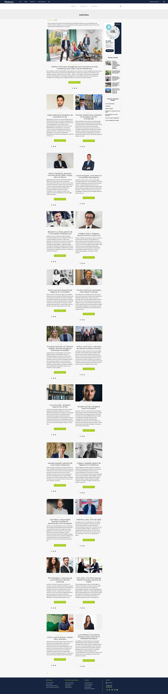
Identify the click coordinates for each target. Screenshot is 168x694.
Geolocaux (49, 20)
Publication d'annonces (154, 1)
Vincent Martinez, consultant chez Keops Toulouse (89, 291)
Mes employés (68, 685)
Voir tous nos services (69, 682)
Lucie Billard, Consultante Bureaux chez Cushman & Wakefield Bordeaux (89, 637)
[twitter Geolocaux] (110, 690)
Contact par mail (109, 685)
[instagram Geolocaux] (112, 690)
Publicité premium (68, 687)
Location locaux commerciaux (112, 118)
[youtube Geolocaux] (117, 690)
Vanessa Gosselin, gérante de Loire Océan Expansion (60, 464)
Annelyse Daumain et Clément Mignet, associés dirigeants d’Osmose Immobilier (60, 348)
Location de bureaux (109, 103)
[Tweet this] (74, 88)
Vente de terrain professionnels (52, 685)
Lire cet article (74, 82)
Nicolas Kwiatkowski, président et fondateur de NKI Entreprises (89, 117)
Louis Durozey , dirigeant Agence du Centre (60, 406)
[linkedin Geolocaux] (115, 690)
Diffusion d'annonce (69, 684)
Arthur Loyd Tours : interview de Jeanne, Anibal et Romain (88, 348)
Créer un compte (49, 684)
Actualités (83, 6)
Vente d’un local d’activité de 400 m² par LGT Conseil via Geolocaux (116, 91)
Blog (49, 1)
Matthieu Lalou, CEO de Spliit (88, 520)
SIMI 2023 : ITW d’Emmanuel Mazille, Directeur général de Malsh (89, 580)
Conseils (73, 6)
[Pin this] (76, 88)
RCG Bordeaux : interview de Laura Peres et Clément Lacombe (60, 580)
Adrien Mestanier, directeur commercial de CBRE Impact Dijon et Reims (60, 175)
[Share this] (72, 88)
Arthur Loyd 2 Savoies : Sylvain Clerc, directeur (60, 638)
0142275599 (110, 682)
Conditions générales (89, 684)
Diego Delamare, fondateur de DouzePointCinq (60, 116)
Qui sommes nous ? (88, 682)
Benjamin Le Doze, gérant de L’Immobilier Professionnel (60, 233)
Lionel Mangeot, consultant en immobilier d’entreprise (89, 177)
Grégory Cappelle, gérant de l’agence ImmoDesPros (89, 464)
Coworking (107, 106)
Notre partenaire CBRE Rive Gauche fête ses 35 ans (116, 72)
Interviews (94, 6)
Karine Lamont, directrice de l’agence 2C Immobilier (60, 291)
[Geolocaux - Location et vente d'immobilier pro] (9, 1)
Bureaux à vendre (109, 108)
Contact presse (109, 686)
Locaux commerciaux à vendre (112, 120)
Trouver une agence (41, 1)
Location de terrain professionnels (52, 687)
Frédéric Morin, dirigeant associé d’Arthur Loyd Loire (88, 235)
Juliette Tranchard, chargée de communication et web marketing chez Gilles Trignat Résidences (74, 68)
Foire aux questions (88, 685)
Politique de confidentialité (90, 688)
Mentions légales (88, 687)
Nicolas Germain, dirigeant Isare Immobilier (89, 408)
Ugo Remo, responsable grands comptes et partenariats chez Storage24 (60, 521)
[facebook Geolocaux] (107, 690)
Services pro (32, 1)
